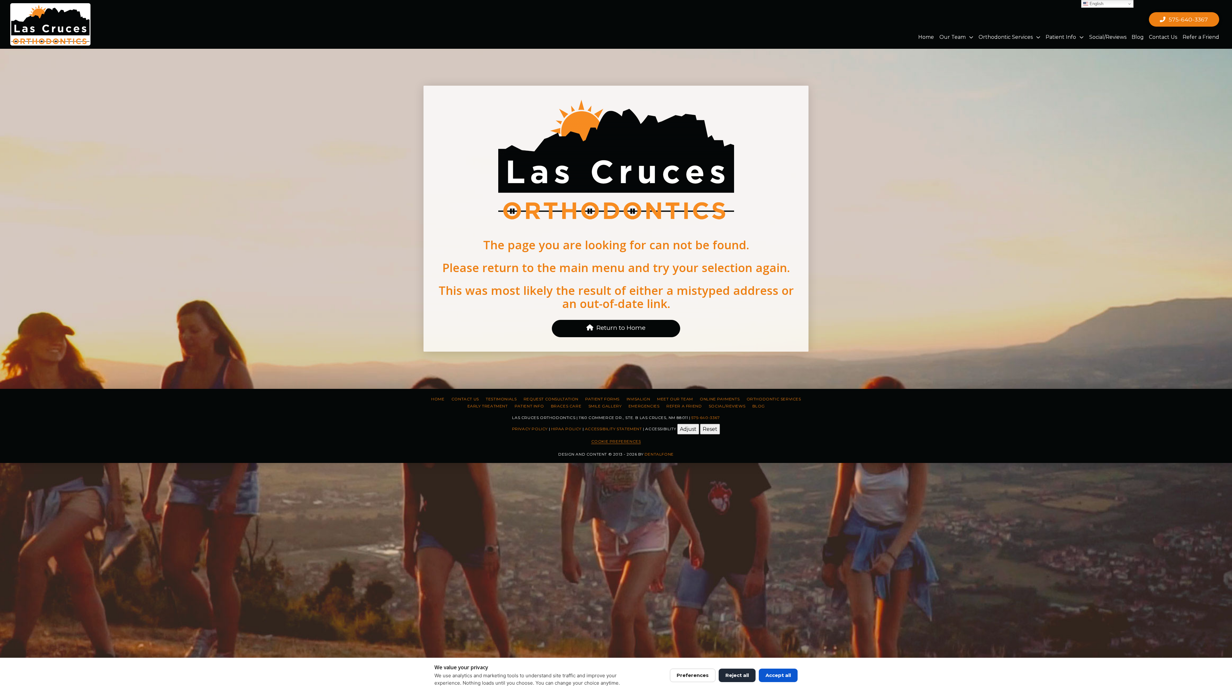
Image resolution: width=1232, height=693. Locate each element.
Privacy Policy (530, 428)
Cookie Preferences (616, 441)
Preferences (693, 675)
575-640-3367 (705, 417)
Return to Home (621, 327)
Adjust (688, 429)
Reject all (737, 675)
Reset (710, 429)
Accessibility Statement (613, 428)
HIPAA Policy (566, 428)
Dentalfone (659, 454)
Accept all (778, 675)
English (1095, 3)
